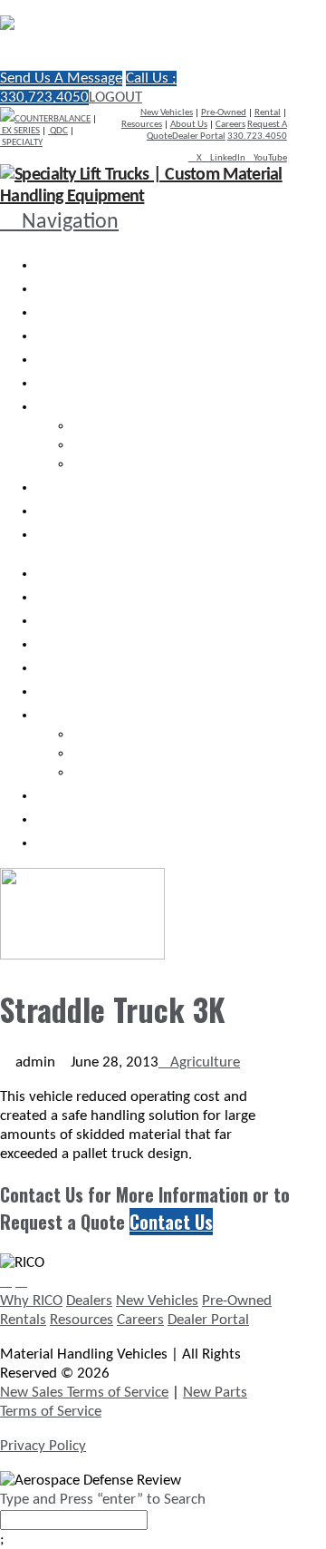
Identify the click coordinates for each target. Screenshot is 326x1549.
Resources (141, 125)
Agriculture (205, 1062)
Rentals (23, 1320)
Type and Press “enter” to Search (103, 1499)
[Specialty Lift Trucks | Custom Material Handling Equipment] (143, 44)
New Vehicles (166, 113)
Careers (230, 125)
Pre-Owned (223, 113)
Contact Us (171, 1221)
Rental (267, 113)
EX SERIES (20, 131)
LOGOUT (115, 97)
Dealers (89, 1301)
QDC (58, 131)
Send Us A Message (61, 78)
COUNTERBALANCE (52, 119)
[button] (59, 222)
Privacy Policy (43, 1446)
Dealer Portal (198, 136)
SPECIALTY (21, 143)
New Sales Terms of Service (84, 1392)
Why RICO (31, 1301)
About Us (188, 125)
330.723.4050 (257, 136)
